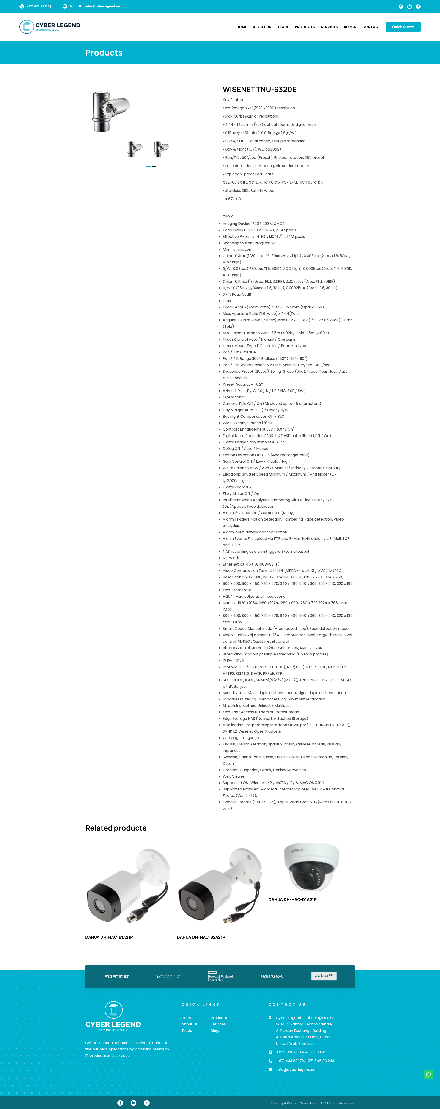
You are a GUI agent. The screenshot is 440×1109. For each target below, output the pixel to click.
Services (329, 27)
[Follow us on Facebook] (418, 6)
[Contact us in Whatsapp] (428, 1074)
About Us (262, 27)
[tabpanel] (138, 149)
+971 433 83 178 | (39, 6)
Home (241, 27)
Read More (128, 885)
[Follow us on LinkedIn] (409, 6)
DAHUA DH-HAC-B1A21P (109, 937)
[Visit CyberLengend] (49, 26)
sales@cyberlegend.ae (102, 6)
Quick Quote (403, 26)
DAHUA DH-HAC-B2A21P (201, 937)
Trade (283, 27)
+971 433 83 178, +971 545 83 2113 (305, 1061)
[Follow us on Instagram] (401, 6)
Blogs (350, 27)
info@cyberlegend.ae (296, 1069)
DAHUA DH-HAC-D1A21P (293, 899)
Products (305, 27)
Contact (371, 27)
